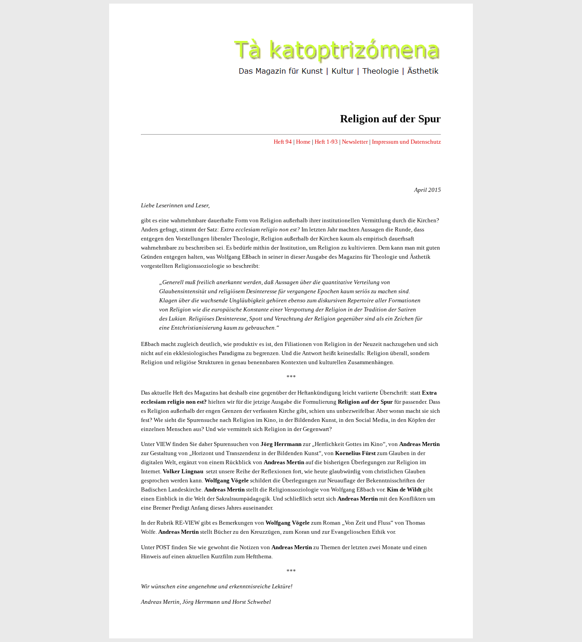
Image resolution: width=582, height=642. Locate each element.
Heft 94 (283, 141)
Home (303, 141)
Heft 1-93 (326, 141)
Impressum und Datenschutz (406, 141)
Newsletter (355, 141)
